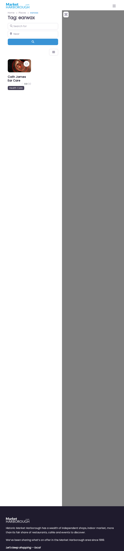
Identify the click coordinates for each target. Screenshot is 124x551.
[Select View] (53, 52)
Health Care (16, 88)
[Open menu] (114, 6)
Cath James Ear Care (17, 78)
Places (22, 12)
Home (11, 12)
